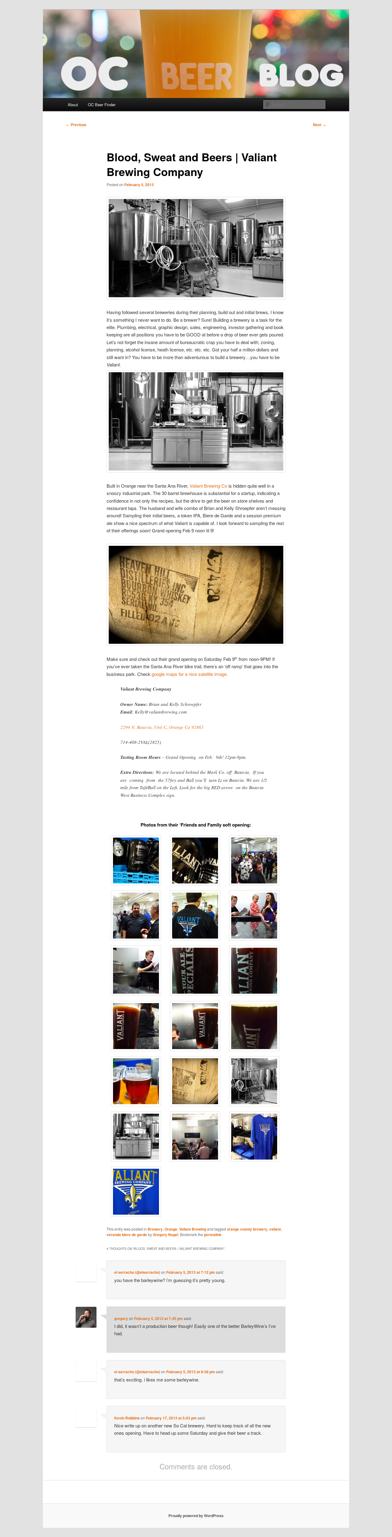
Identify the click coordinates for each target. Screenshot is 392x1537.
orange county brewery (247, 1229)
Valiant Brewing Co (207, 485)
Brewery (155, 1229)
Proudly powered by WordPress (196, 1515)
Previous (76, 124)
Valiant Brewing (192, 1229)
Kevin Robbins (127, 1418)
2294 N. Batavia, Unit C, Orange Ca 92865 (162, 727)
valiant (275, 1229)
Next (319, 124)
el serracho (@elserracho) (137, 1272)
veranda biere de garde (127, 1234)
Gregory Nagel (165, 1234)
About (73, 104)
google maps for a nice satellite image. (190, 674)
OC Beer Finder (101, 104)
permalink (212, 1234)
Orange (170, 1229)
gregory (121, 1318)
